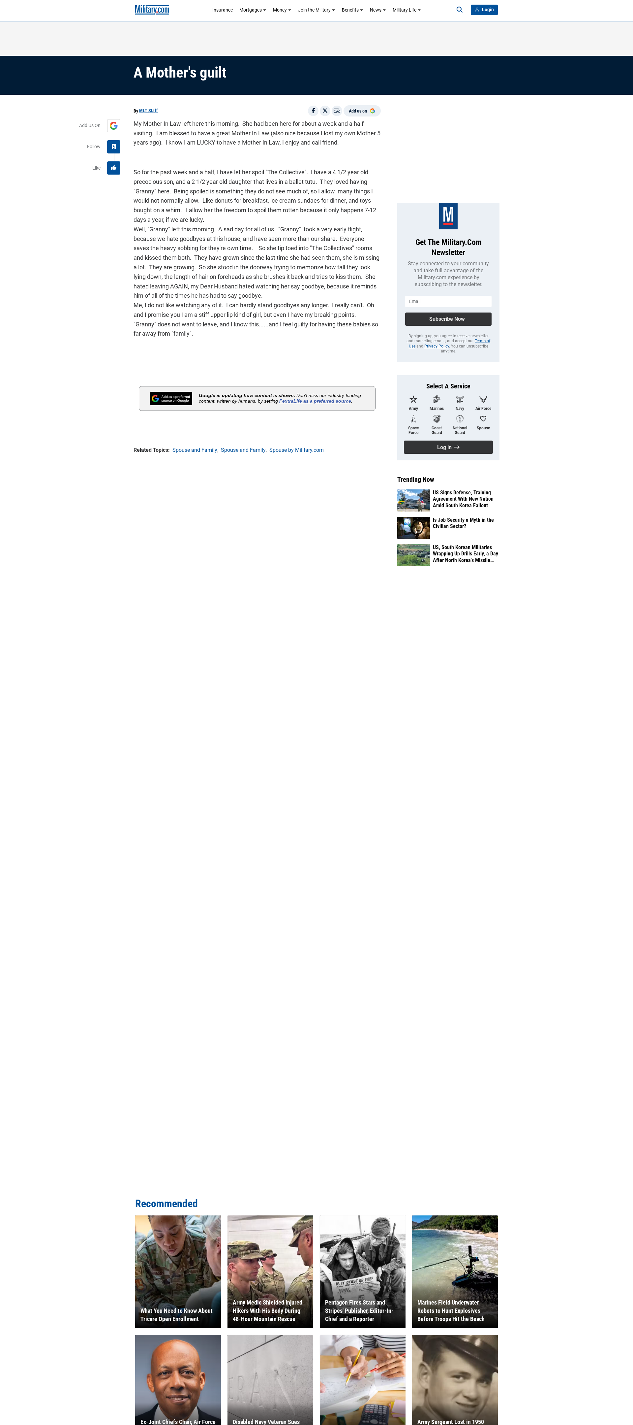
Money (280, 10)
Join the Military (314, 10)
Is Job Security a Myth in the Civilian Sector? (463, 523)
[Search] (459, 10)
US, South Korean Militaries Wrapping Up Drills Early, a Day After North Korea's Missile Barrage (465, 553)
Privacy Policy (436, 346)
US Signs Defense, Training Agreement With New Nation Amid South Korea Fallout (463, 498)
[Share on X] (325, 111)
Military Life (404, 10)
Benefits (350, 10)
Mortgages (250, 10)
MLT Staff (148, 110)
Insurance (222, 10)
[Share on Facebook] (313, 111)
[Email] (337, 111)
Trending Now (415, 479)
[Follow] (113, 146)
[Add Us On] (113, 125)
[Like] (113, 168)
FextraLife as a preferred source (315, 401)
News (375, 10)
